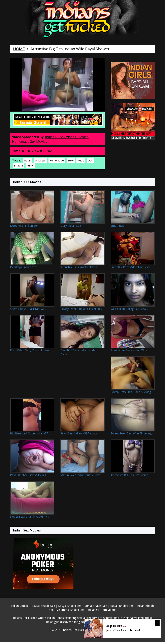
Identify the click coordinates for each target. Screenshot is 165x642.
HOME (19, 49)
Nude (80, 160)
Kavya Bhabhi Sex (69, 606)
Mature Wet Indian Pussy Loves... (81, 475)
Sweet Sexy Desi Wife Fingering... (132, 433)
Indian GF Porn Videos (102, 610)
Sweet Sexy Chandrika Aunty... (29, 516)
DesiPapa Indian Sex (23, 267)
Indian (27, 160)
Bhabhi (18, 165)
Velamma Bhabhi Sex (70, 610)
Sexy (71, 160)
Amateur (40, 160)
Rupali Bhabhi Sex (121, 606)
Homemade (57, 160)
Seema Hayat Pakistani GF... (28, 309)
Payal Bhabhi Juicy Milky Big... (29, 475)
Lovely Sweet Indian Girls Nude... (81, 309)
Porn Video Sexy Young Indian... (30, 350)
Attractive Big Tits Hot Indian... (130, 475)
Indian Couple (20, 606)
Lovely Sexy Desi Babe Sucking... (132, 392)
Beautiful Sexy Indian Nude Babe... (77, 352)
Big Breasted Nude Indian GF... (30, 433)
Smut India (118, 225)
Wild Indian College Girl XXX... (129, 309)
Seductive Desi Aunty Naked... (79, 267)
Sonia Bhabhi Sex (96, 606)
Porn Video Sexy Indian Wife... (130, 350)
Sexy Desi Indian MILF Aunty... (79, 433)
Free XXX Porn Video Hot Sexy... (131, 267)
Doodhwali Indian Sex (24, 225)
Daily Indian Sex (70, 225)
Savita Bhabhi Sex (43, 606)
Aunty (30, 165)
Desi (90, 160)
